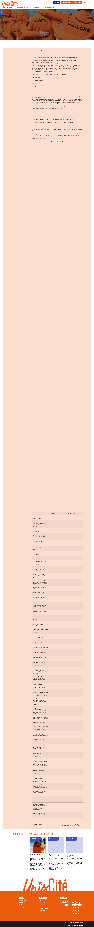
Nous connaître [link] (7, 7)
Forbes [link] (74, 67)
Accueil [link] (42, 901)
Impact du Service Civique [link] (46, 903)
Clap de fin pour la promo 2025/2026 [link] (55, 855)
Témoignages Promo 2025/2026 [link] (72, 855)
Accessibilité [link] (43, 910)
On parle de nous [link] (71, 2)
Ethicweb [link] (81, 925)
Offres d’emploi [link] (78, 2)
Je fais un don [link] (86, 2)
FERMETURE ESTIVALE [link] (35, 855)
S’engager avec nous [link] (22, 7)
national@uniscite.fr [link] (24, 907)
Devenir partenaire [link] (50, 7)
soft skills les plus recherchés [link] (51, 74)
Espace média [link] (64, 2)
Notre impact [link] (36, 7)
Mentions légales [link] (79, 922)
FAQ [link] (41, 904)
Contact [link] (42, 906)
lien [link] (78, 129)
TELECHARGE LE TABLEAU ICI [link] (57, 142)
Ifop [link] (79, 64)
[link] (2, 13)
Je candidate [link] (56, 2)
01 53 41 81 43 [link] (25, 905)
